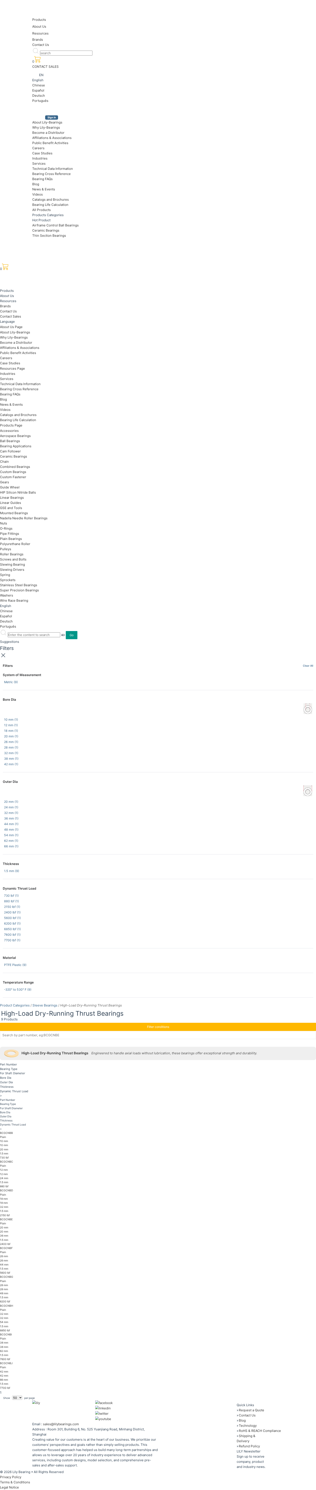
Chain (4, 462)
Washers (6, 595)
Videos (37, 194)
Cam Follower (10, 451)
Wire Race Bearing (14, 600)
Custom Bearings (13, 472)
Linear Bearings (12, 498)
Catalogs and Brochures (50, 199)
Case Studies (42, 153)
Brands (37, 40)
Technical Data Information (52, 169)
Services (39, 163)
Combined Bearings (15, 467)
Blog (35, 184)
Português (40, 101)
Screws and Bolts (13, 559)
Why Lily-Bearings (46, 127)
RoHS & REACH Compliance (260, 1431)
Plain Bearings (11, 539)
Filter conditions (158, 1027)
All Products (41, 210)
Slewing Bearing (12, 564)
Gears (4, 482)
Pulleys (5, 549)
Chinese (38, 85)
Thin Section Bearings (49, 236)
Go (72, 635)
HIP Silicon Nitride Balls (18, 492)
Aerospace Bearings (15, 436)
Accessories (9, 431)
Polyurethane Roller (15, 544)
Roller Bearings (11, 554)
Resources (40, 33)
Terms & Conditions (15, 1482)
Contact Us (40, 45)
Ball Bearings (10, 441)
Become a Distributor (48, 133)
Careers (38, 148)
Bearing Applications (15, 446)
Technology (248, 1426)
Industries (40, 158)
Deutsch (38, 95)
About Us (39, 26)
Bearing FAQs (42, 179)
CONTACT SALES (45, 67)
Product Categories (15, 1005)
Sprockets (7, 580)
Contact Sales (10, 316)
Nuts (3, 523)
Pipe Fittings (9, 534)
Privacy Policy (10, 1477)
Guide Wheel (10, 487)
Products (39, 20)
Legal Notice (9, 1487)
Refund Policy (249, 1446)
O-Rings (6, 528)
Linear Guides (10, 503)
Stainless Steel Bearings (18, 585)
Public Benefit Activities (50, 143)
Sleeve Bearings (44, 1005)
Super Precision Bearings (19, 590)
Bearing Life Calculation (50, 205)
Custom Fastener (13, 477)
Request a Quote (251, 1410)
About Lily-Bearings (47, 122)
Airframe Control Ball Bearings (55, 225)
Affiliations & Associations (52, 138)
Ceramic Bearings (45, 230)
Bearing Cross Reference (51, 174)
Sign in (52, 117)
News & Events (43, 189)
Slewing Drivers (12, 570)
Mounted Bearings (14, 513)
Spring (5, 575)
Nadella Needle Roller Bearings (24, 518)
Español (38, 90)
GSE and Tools (11, 508)
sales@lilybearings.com (61, 1424)
